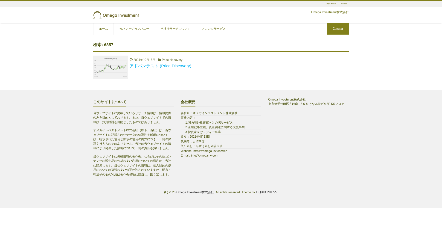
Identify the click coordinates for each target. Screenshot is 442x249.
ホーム (103, 28)
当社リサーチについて (175, 28)
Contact (338, 28)
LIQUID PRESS (266, 192)
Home (344, 4)
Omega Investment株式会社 (195, 192)
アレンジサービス (214, 28)
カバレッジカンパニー (134, 28)
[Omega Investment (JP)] (116, 14)
